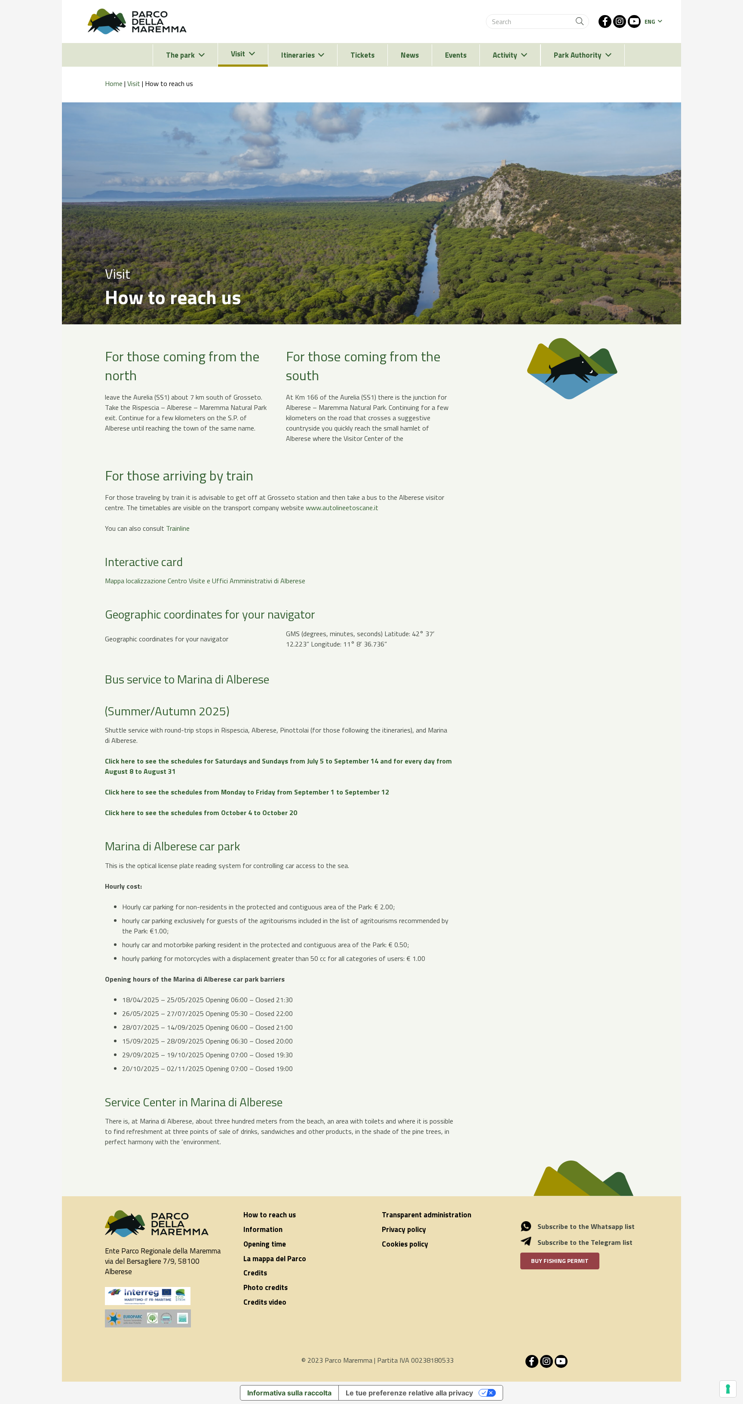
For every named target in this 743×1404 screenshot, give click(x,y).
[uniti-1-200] (164, 1318)
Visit (133, 83)
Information (262, 1229)
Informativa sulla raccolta (289, 1393)
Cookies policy (405, 1244)
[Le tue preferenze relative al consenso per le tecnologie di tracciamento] (728, 1389)
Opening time (264, 1244)
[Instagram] (619, 21)
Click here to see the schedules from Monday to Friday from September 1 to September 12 (247, 792)
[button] (653, 21)
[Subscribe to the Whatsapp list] (530, 1226)
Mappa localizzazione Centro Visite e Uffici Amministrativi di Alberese (205, 581)
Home (114, 83)
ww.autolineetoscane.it (344, 507)
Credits (255, 1272)
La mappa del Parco (274, 1258)
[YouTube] (634, 21)
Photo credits (265, 1287)
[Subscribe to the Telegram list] (530, 1242)
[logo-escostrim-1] (148, 1296)
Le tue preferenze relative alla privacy (409, 1393)
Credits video (264, 1302)
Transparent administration (426, 1214)
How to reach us (269, 1214)
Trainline (178, 528)
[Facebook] (605, 21)
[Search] (579, 21)
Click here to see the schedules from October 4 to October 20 (201, 812)
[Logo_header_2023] (137, 21)
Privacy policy (404, 1229)
